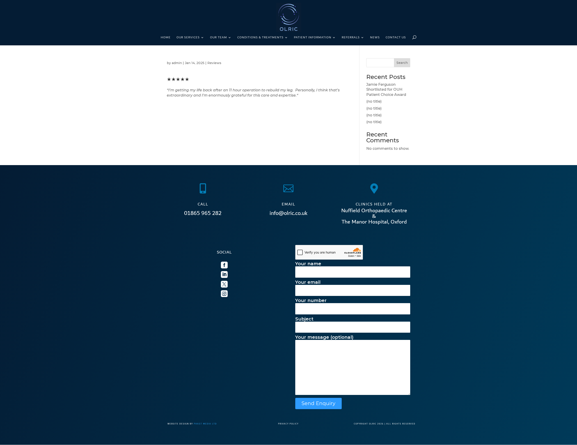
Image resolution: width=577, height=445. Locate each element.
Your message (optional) (324, 337)
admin (177, 63)
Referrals (351, 38)
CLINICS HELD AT (374, 204)
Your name (308, 263)
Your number (311, 300)
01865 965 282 (203, 213)
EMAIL (288, 204)
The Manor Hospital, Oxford (374, 221)
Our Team (218, 38)
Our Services (188, 38)
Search (402, 63)
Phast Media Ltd (205, 424)
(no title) (374, 101)
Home (166, 38)
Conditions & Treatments (260, 38)
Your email (308, 282)
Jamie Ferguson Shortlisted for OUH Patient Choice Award (386, 89)
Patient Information (312, 38)
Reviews (214, 63)
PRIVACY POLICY (288, 424)
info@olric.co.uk (288, 213)
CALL (203, 204)
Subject (304, 319)
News (375, 38)
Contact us (396, 38)
